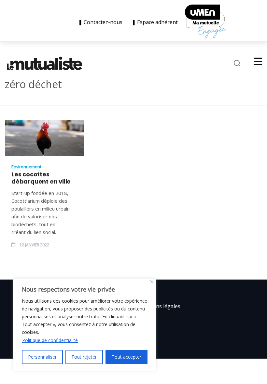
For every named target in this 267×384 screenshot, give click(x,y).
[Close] (151, 281)
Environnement (26, 167)
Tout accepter (126, 357)
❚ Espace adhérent (155, 22)
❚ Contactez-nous (101, 22)
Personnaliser (42, 357)
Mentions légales (159, 306)
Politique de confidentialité (50, 340)
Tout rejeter (84, 357)
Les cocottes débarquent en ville (41, 178)
